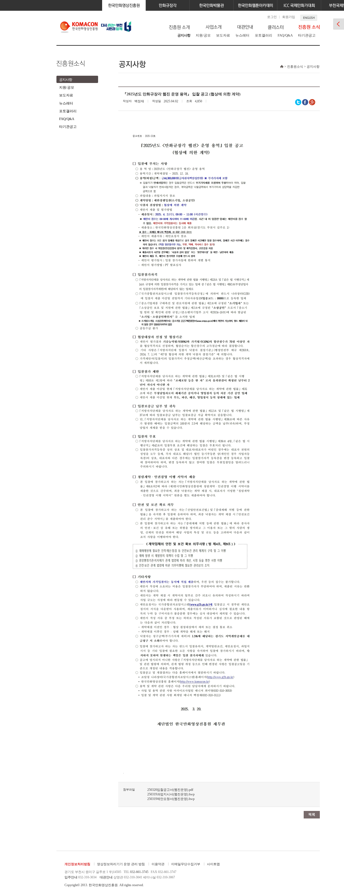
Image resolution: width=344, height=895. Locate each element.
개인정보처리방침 (77, 864)
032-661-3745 (139, 872)
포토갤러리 (263, 35)
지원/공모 (203, 35)
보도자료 (223, 35)
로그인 (272, 17)
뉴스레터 (242, 35)
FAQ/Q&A (285, 35)
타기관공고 (307, 35)
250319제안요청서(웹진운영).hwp (171, 799)
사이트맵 (213, 864)
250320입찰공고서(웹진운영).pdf (170, 790)
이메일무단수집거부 (185, 864)
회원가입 (288, 17)
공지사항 (183, 35)
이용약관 (158, 864)
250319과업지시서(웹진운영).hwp (171, 794)
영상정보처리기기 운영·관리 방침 (121, 864)
